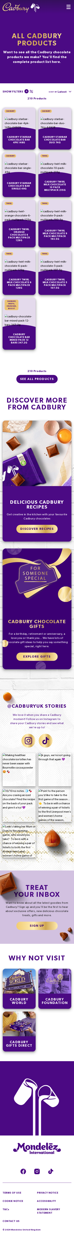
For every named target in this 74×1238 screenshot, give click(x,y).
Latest (62, 91)
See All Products (37, 379)
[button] (17, 91)
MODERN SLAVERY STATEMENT (48, 1211)
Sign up (37, 925)
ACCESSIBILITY (46, 1201)
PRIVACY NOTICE (47, 1193)
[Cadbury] (21, 6)
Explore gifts (37, 656)
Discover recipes (37, 528)
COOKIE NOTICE (13, 1201)
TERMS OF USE (12, 1193)
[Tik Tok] (51, 1171)
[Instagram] (37, 1171)
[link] (19, 129)
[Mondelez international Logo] (37, 1149)
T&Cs (6, 1209)
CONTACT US (11, 1221)
